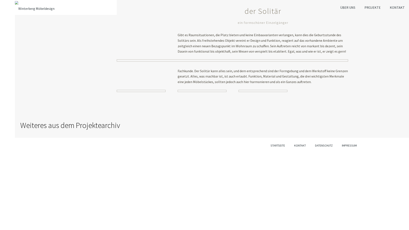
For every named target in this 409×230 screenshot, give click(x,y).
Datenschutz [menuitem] (324, 145)
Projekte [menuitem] (372, 7)
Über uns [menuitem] (347, 7)
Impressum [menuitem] (349, 145)
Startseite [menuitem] (278, 145)
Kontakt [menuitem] (397, 7)
